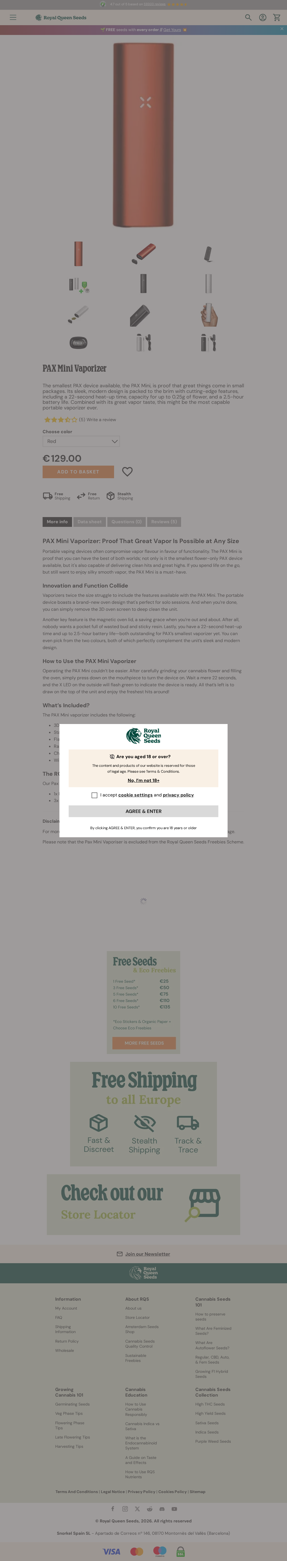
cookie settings (135, 795)
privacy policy (178, 795)
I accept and (147, 795)
